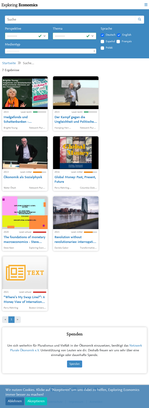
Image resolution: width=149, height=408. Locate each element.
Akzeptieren (36, 401)
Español (110, 41)
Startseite (9, 63)
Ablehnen (15, 401)
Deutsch (111, 34)
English (126, 34)
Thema (58, 29)
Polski (109, 47)
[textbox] (50, 51)
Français (127, 41)
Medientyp (12, 44)
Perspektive (13, 29)
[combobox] (50, 51)
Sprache (106, 29)
